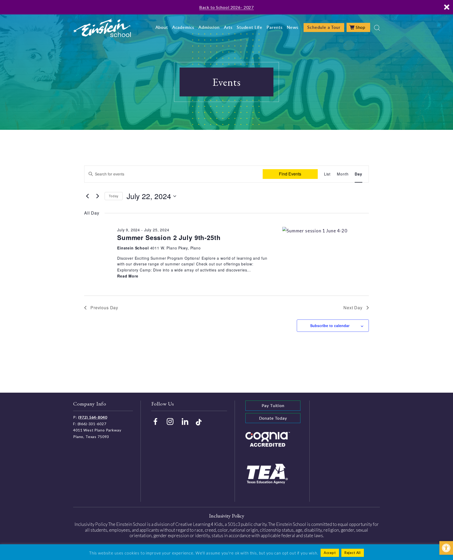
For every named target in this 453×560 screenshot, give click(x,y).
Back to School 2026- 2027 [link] (226, 7)
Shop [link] (360, 27)
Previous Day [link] (104, 308)
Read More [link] (127, 276)
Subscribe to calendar (329, 325)
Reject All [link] (352, 553)
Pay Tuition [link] (273, 405)
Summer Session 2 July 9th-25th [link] (169, 237)
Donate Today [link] (273, 417)
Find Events (290, 174)
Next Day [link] (353, 308)
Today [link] (113, 196)
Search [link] (377, 28)
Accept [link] (330, 553)
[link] (446, 548)
